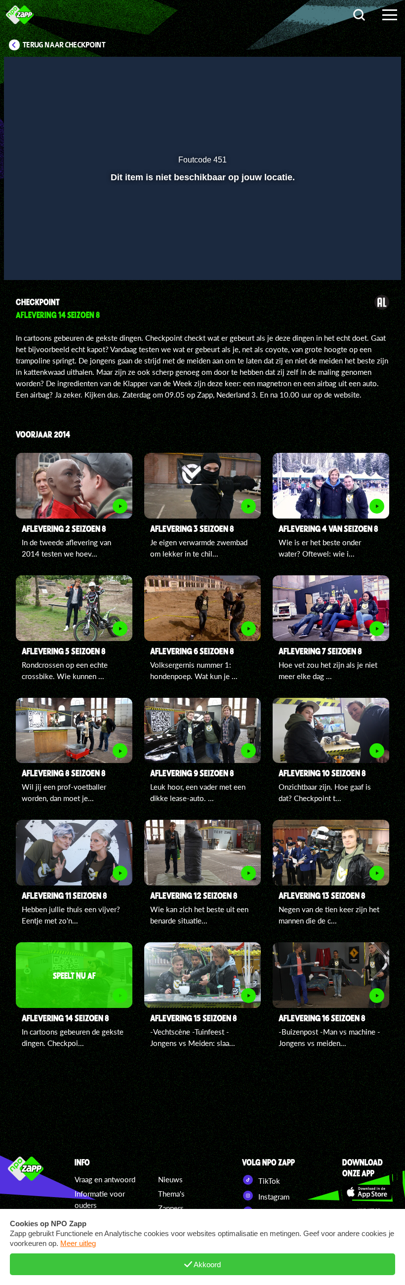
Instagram (272, 1196)
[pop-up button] (360, 258)
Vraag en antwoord (105, 1179)
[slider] (201, 237)
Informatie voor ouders (100, 1199)
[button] (24, 258)
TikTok (268, 1180)
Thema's (171, 1193)
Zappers (171, 1208)
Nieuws (170, 1179)
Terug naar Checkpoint (64, 44)
